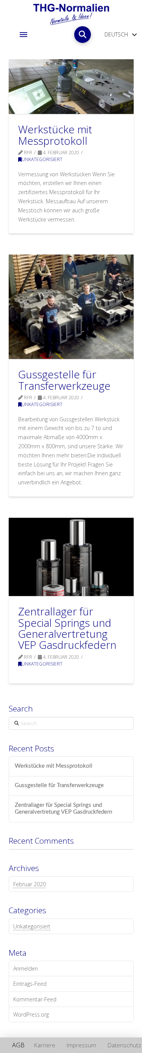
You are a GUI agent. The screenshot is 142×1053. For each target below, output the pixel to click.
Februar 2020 (29, 884)
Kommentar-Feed (34, 999)
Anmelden (25, 968)
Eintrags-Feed (30, 983)
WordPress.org (31, 1014)
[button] (23, 34)
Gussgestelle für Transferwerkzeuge (64, 379)
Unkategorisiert (42, 159)
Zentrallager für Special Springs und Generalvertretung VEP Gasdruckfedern (67, 628)
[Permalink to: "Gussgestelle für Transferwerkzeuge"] (71, 307)
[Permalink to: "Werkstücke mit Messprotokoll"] (71, 86)
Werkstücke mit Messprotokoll (55, 134)
